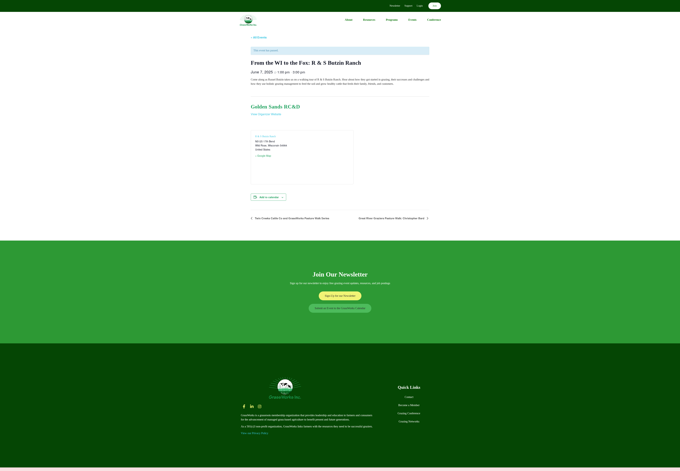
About (348, 19)
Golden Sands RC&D (275, 107)
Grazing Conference (409, 413)
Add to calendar (269, 197)
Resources (369, 19)
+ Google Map (263, 155)
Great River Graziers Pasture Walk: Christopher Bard (392, 218)
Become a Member (409, 405)
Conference (434, 19)
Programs (392, 19)
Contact (409, 396)
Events (412, 19)
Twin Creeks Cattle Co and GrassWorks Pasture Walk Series (291, 218)
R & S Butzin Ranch (265, 136)
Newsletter (395, 5)
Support (408, 5)
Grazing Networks (409, 421)
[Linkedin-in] (252, 406)
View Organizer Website (266, 114)
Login (420, 5)
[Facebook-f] (244, 406)
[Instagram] (260, 406)
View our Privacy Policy (254, 433)
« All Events (259, 37)
